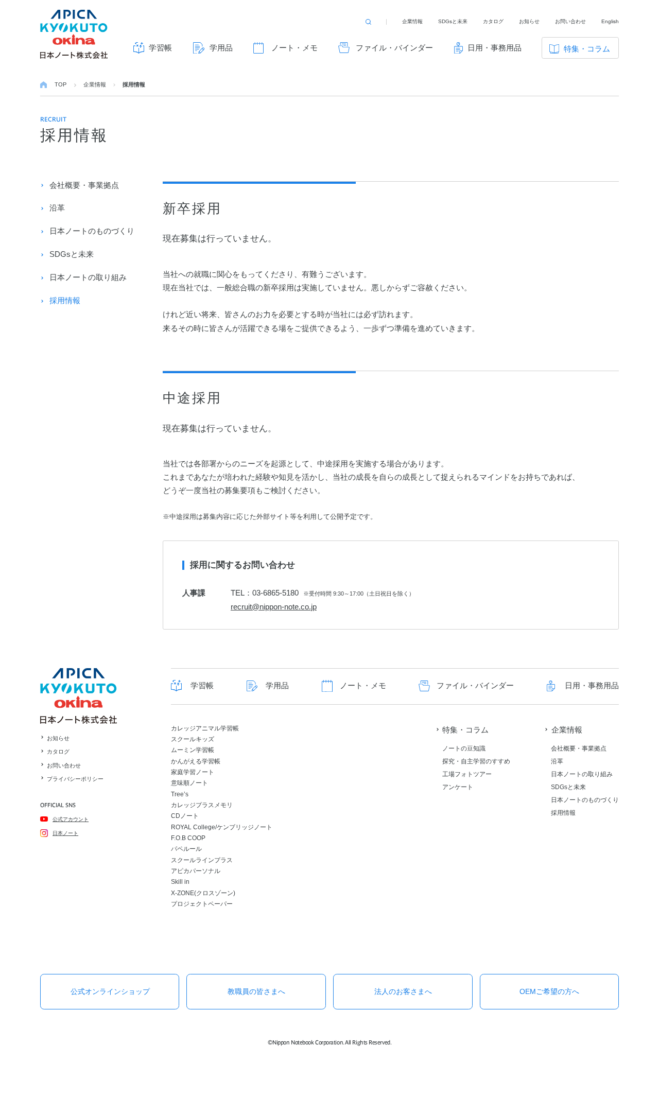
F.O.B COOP (188, 838)
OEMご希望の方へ (549, 991)
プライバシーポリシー (75, 779)
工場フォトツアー (467, 774)
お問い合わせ (570, 21)
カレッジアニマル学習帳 (205, 728)
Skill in (180, 881)
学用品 (221, 47)
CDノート (185, 815)
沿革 (57, 207)
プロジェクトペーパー (202, 904)
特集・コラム (587, 48)
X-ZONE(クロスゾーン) (203, 893)
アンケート (457, 787)
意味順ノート (189, 783)
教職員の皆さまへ (256, 991)
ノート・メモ (294, 47)
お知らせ (529, 21)
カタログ (493, 21)
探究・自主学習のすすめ (476, 761)
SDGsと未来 (452, 21)
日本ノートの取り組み (88, 277)
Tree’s (179, 794)
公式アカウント (71, 819)
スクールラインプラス (202, 860)
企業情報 (412, 21)
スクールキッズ (192, 739)
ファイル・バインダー (394, 47)
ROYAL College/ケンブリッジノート (221, 827)
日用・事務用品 (494, 47)
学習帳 (160, 47)
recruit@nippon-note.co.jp (274, 606)
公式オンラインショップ (110, 991)
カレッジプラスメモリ (202, 805)
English (610, 21)
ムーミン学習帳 (192, 750)
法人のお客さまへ (403, 991)
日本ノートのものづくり (91, 230)
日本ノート (65, 833)
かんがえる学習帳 (195, 761)
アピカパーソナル (195, 871)
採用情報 (64, 300)
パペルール (186, 848)
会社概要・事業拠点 (84, 185)
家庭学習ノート (192, 772)
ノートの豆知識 (463, 748)
